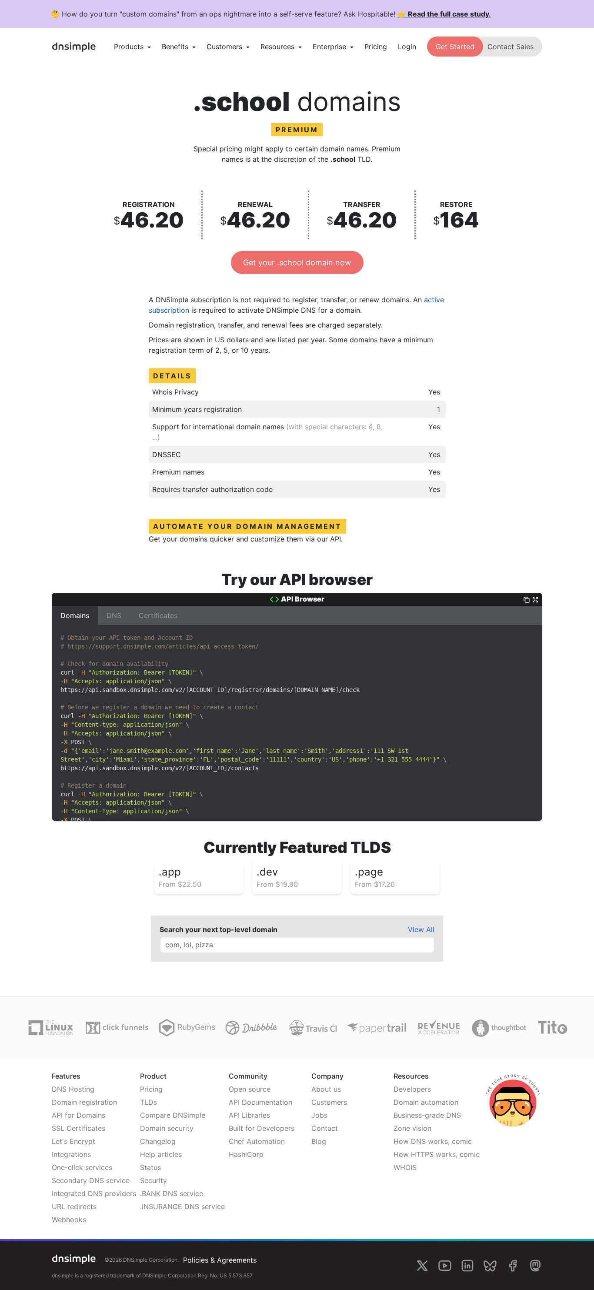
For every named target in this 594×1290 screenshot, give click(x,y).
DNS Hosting (73, 1089)
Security (153, 1180)
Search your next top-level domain (218, 929)
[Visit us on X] (422, 1266)
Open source (249, 1089)
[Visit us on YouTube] (445, 1266)
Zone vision (412, 1128)
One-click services (82, 1167)
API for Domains (78, 1115)
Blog (318, 1141)
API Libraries (249, 1115)
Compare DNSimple (172, 1115)
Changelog (158, 1141)
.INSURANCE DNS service (182, 1206)
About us (326, 1089)
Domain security (167, 1128)
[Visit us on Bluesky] (490, 1266)
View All (421, 929)
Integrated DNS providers (94, 1193)
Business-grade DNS (427, 1115)
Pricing (375, 46)
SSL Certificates (78, 1128)
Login (407, 46)
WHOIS (405, 1167)
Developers (412, 1089)
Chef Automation (257, 1141)
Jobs (319, 1115)
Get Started (455, 46)
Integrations (71, 1154)
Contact (324, 1128)
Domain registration (84, 1102)
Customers (329, 1102)
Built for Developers (261, 1128)
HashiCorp (246, 1154)
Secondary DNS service (91, 1180)
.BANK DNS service (171, 1193)
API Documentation (260, 1102)
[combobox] (297, 944)
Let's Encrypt (73, 1141)
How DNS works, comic (433, 1141)
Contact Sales (510, 46)
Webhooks (69, 1219)
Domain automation (426, 1102)
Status (150, 1167)
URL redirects (74, 1206)
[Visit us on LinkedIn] (467, 1266)
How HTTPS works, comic (437, 1154)
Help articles (161, 1154)
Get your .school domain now (297, 262)
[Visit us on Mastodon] (535, 1266)
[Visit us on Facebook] (513, 1266)
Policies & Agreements (220, 1260)
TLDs (148, 1102)
